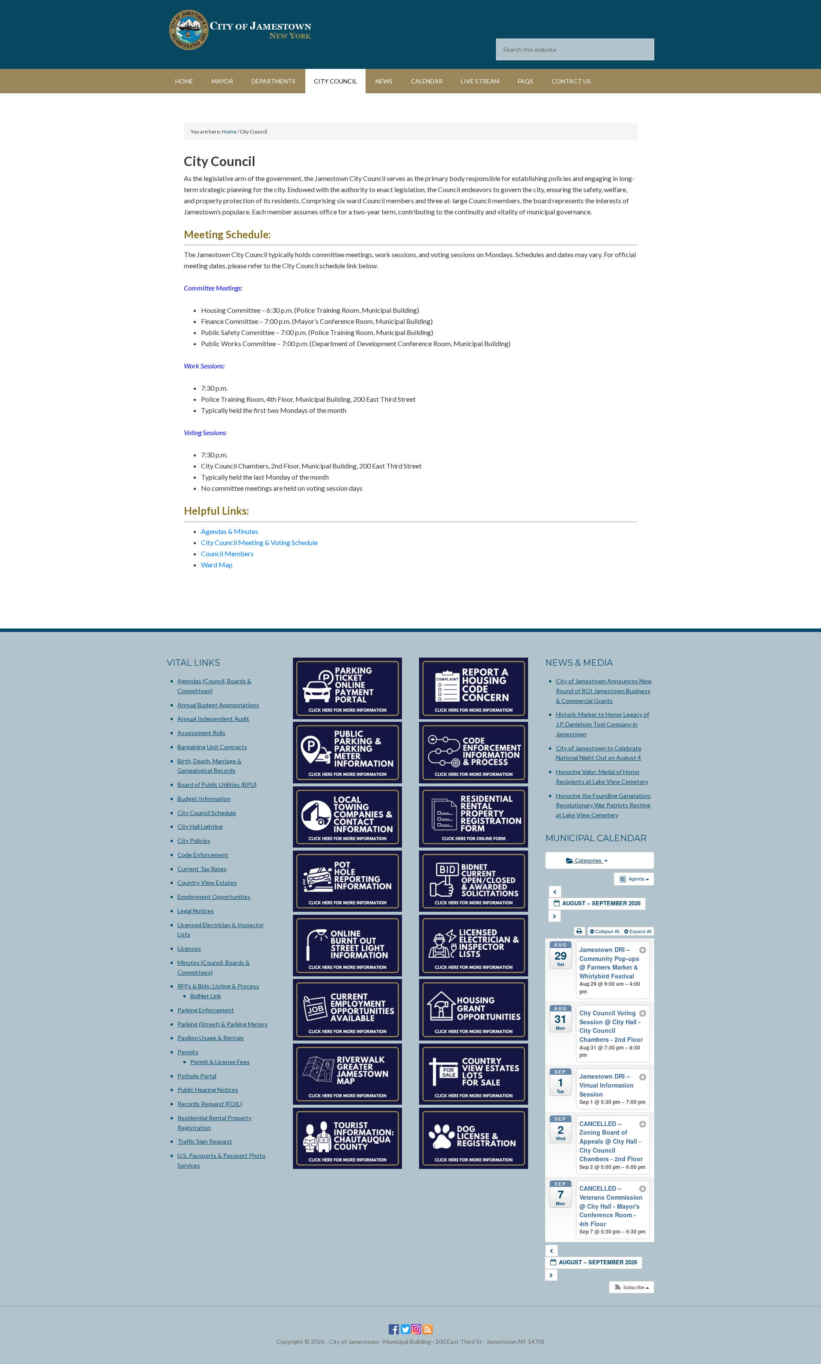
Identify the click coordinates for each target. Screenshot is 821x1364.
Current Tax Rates (202, 868)
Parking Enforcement (205, 1010)
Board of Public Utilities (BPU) (217, 784)
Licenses (189, 948)
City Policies (193, 840)
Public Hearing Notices (207, 1089)
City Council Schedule (206, 812)
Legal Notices (195, 910)
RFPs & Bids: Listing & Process (218, 986)
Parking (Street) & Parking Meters (222, 1024)
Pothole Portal (196, 1075)
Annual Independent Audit (213, 718)
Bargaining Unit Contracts (212, 746)
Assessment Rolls (201, 732)
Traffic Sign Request (204, 1141)
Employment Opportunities (214, 896)
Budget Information (203, 798)
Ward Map (217, 564)
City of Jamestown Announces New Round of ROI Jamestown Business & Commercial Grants (604, 690)
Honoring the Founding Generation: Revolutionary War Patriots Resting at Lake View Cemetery (603, 805)
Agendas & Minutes (229, 531)
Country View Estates (207, 882)
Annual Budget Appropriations (218, 705)
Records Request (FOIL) (209, 1103)
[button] (631, 1287)
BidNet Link (205, 995)
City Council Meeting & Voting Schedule (259, 542)
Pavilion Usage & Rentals (210, 1037)
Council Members (227, 553)
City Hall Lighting (200, 826)
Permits (187, 1052)
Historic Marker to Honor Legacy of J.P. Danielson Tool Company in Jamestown (602, 724)
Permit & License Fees (220, 1061)
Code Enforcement (202, 854)
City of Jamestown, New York (239, 30)
